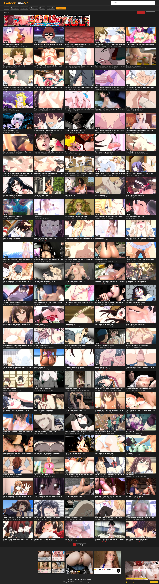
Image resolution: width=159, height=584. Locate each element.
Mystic (10, 304)
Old (40, 175)
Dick (4, 89)
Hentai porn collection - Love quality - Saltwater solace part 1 (18, 431)
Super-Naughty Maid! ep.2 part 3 (135, 324)
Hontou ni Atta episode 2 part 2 (135, 109)
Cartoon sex (109, 111)
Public (113, 498)
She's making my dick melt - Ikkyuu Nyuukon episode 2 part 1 (18, 87)
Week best (24, 8)
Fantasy (102, 89)
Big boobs (98, 175)
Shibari (46, 412)
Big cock (138, 283)
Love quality (20, 261)
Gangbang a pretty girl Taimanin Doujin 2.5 (108, 496)
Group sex (44, 175)
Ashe (134, 132)
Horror (79, 283)
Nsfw (12, 218)
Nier (134, 519)
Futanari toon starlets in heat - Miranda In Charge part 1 (49, 259)
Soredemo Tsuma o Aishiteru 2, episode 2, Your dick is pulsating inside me (49, 173)
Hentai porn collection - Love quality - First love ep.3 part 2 (110, 539)
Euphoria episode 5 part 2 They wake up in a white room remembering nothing (79, 173)
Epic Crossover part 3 (9, 109)
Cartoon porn (42, 197)
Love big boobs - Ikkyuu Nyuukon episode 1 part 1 (110, 173)
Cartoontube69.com (79, 582)
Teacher (97, 304)
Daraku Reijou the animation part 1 (136, 152)
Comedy (82, 369)
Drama (97, 197)
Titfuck (140, 455)
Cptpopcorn (83, 218)
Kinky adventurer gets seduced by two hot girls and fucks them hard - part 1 (49, 152)
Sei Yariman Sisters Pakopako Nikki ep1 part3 (17, 281)
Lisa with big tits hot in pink (42, 474)
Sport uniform (10, 154)
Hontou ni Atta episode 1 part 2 (43, 388)
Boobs (105, 154)
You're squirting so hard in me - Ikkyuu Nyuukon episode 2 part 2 (18, 173)
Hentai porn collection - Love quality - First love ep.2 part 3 (110, 281)
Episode (36, 46)
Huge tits (73, 218)
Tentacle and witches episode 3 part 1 (14, 302)
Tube (9, 3)
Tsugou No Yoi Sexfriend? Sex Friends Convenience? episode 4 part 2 (141, 259)
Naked (102, 304)
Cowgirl (18, 455)
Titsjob (13, 132)
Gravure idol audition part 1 (73, 388)
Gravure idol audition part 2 (134, 66)
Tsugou (139, 261)
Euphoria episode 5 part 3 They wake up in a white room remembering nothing (18, 539)
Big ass (17, 132)
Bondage (108, 498)
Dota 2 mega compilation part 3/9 (136, 281)
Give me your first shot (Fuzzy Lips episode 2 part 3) (141, 238)
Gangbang (75, 68)
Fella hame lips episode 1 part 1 (104, 453)
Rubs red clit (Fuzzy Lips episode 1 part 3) (138, 345)
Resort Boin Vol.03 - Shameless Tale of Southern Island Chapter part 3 (110, 474)
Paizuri (136, 175)
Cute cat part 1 (99, 238)
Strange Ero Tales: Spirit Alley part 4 (75, 496)
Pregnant (42, 240)
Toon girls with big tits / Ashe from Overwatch (139, 130)
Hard (35, 154)
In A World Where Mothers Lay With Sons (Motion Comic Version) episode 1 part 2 (49, 66)
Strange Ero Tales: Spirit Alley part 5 (75, 410)
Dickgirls (132, 283)
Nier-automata (140, 519)
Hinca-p (131, 304)
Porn (96, 111)
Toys (132, 46)
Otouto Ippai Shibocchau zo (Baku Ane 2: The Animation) (18, 367)
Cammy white (117, 89)
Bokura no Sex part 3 (9, 388)
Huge (136, 455)
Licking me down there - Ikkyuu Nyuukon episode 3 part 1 (18, 345)
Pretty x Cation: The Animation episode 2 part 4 (17, 324)
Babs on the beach (39, 367)
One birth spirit (117, 46)
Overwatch (140, 132)
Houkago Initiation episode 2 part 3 (44, 281)
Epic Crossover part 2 (101, 367)
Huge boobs (129, 453)
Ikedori (81, 476)
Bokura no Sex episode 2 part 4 (43, 410)
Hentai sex (18, 519)
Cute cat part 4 (69, 539)
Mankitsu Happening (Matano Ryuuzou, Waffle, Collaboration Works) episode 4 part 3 (110, 216)
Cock (4, 455)
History (42, 8)
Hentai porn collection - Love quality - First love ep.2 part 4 (49, 302)
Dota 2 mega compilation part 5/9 (75, 453)
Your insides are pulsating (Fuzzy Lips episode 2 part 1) (79, 259)
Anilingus (72, 132)
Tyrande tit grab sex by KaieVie (12, 216)
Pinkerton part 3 (130, 474)
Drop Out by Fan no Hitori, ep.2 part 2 (137, 539)
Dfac (140, 498)
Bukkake (105, 476)
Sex (12, 68)
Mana (5, 519)
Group (76, 347)
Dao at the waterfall (101, 259)
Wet (66, 111)
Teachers (134, 369)
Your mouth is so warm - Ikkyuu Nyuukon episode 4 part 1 (110, 388)
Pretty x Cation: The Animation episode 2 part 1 (48, 109)
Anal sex (109, 369)
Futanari (42, 261)
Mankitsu (141, 175)
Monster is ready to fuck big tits (135, 302)
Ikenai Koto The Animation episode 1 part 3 (16, 410)
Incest (15, 68)
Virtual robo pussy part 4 (10, 130)
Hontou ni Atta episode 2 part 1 (12, 474)
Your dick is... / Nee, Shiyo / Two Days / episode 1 (79, 87)
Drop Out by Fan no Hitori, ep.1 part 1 (106, 431)
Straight (139, 240)
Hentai (21, 46)
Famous (131, 498)
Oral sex (128, 46)
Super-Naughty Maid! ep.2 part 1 (135, 195)
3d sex (8, 218)
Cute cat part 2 (38, 216)
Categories (51, 8)
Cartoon (41, 46)
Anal (17, 111)
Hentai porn (10, 261)
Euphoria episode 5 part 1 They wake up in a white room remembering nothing (79, 431)
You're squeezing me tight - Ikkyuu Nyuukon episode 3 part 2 (141, 87)
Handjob (107, 304)
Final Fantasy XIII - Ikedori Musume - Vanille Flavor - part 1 (141, 410)
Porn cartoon (50, 197)
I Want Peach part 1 (70, 152)
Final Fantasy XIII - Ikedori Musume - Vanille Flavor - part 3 (79, 474)
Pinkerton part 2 (100, 195)
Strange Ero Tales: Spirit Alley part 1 (75, 130)
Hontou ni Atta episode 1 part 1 (12, 195)
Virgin (81, 46)
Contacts (83, 579)
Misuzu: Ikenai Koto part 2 (42, 345)
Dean (45, 46)
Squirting (6, 175)
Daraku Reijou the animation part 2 (13, 44)
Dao (96, 261)
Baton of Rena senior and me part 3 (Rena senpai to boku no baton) (18, 152)
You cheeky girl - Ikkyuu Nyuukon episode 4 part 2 (110, 44)
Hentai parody (141, 304)
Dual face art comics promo (134, 496)
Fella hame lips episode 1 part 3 (104, 324)
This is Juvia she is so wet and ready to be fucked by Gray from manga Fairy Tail (79, 109)
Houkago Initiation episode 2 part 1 (75, 345)
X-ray (66, 46)
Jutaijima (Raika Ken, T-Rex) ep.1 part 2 (45, 431)
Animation (15, 46)
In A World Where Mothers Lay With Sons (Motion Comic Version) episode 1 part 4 (49, 87)
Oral (9, 68)
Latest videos (150, 13)
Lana (49, 46)
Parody (5, 111)
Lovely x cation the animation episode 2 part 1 (78, 44)
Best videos (14, 8)
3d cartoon (52, 476)
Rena (19, 154)
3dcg (66, 154)
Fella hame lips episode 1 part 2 (74, 367)
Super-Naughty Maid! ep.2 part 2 (135, 216)
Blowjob (13, 111)
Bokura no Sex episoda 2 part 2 (104, 345)
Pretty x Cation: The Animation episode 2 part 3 (48, 496)
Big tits (25, 46)
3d (81, 197)
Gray (73, 111)
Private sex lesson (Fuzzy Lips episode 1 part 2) (140, 367)
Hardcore (133, 261)
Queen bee (18, 347)
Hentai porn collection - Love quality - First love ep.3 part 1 (110, 109)
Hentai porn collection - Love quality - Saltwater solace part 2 (18, 259)
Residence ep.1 (130, 431)
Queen (81, 68)
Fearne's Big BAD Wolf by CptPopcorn (76, 216)
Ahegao (15, 498)
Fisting (82, 175)
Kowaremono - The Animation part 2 (14, 66)
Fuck (76, 111)
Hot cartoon (42, 476)
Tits (101, 46)
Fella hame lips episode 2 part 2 (12, 238)
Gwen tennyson (112, 68)
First (104, 111)
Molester (41, 347)
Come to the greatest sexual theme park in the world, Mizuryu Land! (141, 44)
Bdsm (9, 390)
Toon (96, 68)
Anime (39, 154)
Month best (34, 8)
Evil (135, 304)
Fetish (82, 132)
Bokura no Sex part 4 (71, 324)
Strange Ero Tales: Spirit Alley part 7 (75, 281)
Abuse (89, 579)
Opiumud (98, 498)
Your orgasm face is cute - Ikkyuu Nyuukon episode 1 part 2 (79, 66)
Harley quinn (109, 89)
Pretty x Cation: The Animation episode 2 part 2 (109, 410)
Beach (36, 197)
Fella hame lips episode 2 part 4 (104, 152)
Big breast (68, 218)
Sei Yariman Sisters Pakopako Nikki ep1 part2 (17, 496)
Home (6, 8)
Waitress (110, 476)
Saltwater (19, 433)
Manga (70, 111)
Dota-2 (128, 283)
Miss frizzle (112, 132)
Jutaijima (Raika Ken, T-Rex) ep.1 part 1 (45, 238)
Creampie (110, 154)
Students (70, 89)
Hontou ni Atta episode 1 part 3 (74, 517)
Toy (66, 197)
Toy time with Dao (70, 195)
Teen (143, 261)
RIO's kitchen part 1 (39, 324)
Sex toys (140, 46)
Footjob (75, 154)
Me (127, 89)
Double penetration (131, 68)
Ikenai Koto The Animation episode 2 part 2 (47, 517)
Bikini (135, 46)
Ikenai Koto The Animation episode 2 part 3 (47, 453)
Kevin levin (104, 68)
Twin (141, 68)
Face (66, 68)
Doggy (81, 390)
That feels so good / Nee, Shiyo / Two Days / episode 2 (49, 130)
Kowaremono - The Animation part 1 (45, 539)
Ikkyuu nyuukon (107, 46)
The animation (7, 46)
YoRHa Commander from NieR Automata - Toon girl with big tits (141, 517)
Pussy (5, 132)
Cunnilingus (78, 326)
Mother (44, 68)
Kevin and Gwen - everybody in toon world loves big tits (110, 66)
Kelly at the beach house (41, 195)
